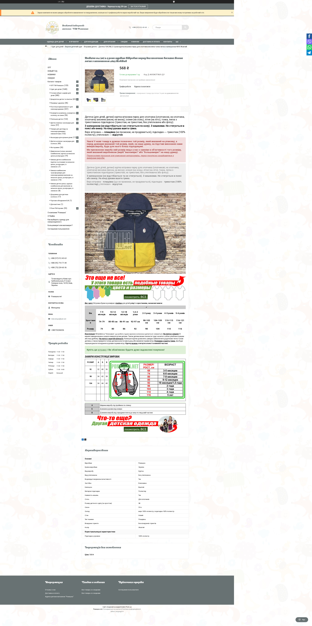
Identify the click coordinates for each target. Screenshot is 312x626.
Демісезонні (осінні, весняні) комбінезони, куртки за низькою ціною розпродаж (63, 153)
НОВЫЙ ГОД (52, 71)
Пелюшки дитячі (57, 119)
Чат (303, 620)
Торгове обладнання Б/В (60, 200)
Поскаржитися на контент (112, 609)
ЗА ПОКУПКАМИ (138, 6)
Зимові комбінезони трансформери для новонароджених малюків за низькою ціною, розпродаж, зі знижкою (62, 175)
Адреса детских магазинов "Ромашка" (59, 596)
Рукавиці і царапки (57, 103)
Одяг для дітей (57, 47)
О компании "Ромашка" (57, 213)
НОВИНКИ (135, 42)
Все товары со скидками (91, 590)
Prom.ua (129, 607)
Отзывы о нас (50, 590)
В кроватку (74, 42)
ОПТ (49, 67)
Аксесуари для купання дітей (61, 137)
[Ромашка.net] (52, 27)
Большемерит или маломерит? (60, 225)
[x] (85, 440)
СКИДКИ (124, 42)
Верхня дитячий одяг (73, 47)
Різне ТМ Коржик (57, 208)
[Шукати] (185, 27)
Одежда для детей (55, 42)
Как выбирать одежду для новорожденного (58, 221)
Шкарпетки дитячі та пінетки (61, 99)
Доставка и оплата (151, 42)
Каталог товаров (54, 82)
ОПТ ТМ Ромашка (57, 85)
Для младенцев (91, 42)
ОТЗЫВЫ (51, 216)
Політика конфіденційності (131, 609)
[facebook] (83, 440)
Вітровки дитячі (90, 47)
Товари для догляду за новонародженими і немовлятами (59, 131)
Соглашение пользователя (58, 229)
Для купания (109, 42)
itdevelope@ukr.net (58, 319)
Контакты (167, 42)
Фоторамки (55, 147)
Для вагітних (55, 204)
